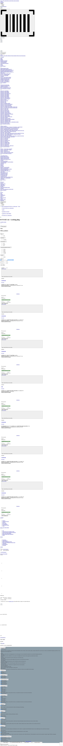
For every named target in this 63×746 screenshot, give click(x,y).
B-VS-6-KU (2, 388)
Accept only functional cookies (16, 742)
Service (1, 536)
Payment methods (14, 55)
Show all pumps (3, 66)
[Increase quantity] (8, 302)
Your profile (6, 55)
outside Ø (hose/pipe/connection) (5, 247)
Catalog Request (4, 540)
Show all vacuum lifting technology (6, 153)
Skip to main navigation (15, 0)
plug (2, 386)
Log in (1, 54)
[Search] (1, 37)
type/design (2, 237)
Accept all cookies (37, 742)
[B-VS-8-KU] (3, 410)
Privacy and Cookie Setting (4, 527)
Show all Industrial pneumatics (5, 123)
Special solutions (5, 544)
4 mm (4, 249)
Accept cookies (26, 742)
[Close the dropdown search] (4, 37)
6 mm (4, 250)
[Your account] (1, 51)
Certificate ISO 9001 (5, 521)
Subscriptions (23, 55)
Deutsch (3, 4)
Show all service (3, 179)
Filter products (4, 226)
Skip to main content (3, 0)
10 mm (5, 252)
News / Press (4, 523)
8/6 (4, 245)
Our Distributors (4, 524)
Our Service (4, 539)
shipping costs (11, 601)
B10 (4, 235)
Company (1, 517)
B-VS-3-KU (2, 282)
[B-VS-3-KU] (3, 268)
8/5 (4, 243)
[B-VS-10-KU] (3, 445)
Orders (18, 55)
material (2, 255)
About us (3, 520)
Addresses (9, 55)
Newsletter (2, 2)
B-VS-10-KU (2, 459)
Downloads (4, 545)
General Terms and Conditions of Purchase (9, 532)
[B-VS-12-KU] (3, 481)
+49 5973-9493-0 (5, 549)
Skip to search (9, 0)
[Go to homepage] (3, 6)
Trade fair (3, 522)
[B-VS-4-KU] (3, 304)
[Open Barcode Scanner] (17, 23)
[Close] (0, 743)
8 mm (4, 251)
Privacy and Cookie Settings (6, 533)
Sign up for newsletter (3, 553)
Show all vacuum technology (5, 146)
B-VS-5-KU (2, 353)
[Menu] (1, 8)
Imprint (3, 535)
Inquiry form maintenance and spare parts (8, 542)
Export (20, 55)
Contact (1, 1)
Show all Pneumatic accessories (5, 88)
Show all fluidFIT (3, 82)
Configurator (4, 543)
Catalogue (18, 293)
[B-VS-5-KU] (3, 339)
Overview (2, 55)
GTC (3, 530)
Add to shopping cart (5, 303)
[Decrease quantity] (2, 302)
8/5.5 (4, 244)
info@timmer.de (3, 552)
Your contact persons (5, 525)
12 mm (5, 253)
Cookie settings (5, 742)
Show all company (3, 190)
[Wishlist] (7, 49)
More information (28, 741)
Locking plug (3, 280)
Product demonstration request (7, 541)
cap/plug (5, 239)
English (3, 5)
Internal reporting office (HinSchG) (7, 534)
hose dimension (3, 241)
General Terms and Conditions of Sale (8, 531)
